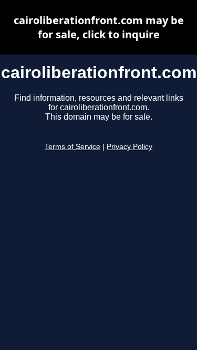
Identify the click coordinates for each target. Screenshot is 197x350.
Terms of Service (72, 147)
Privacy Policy (129, 147)
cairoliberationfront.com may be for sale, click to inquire (99, 27)
